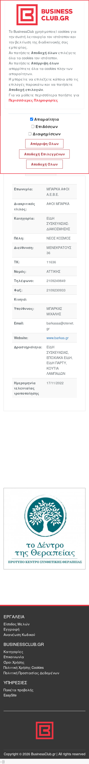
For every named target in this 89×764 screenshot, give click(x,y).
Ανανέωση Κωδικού (19, 634)
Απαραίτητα (46, 119)
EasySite (10, 695)
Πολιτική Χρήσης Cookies (24, 667)
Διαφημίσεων (47, 134)
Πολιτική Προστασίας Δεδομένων (31, 672)
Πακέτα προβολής (18, 689)
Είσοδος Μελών (16, 624)
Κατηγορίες (13, 651)
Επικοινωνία (14, 656)
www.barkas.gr (58, 337)
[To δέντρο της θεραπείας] (44, 528)
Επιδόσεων (47, 126)
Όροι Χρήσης (14, 662)
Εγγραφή (11, 629)
